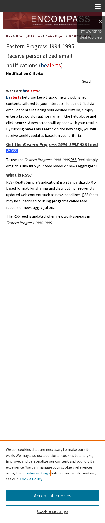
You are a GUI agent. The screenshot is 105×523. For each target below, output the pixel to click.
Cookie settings (36, 473)
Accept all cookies (52, 495)
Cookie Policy (31, 478)
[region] (52, 481)
